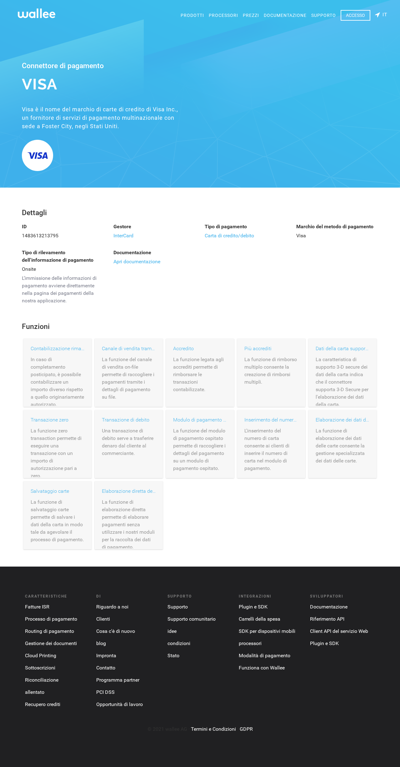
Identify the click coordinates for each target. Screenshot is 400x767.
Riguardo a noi (112, 607)
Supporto (323, 15)
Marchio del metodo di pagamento (334, 227)
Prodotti (192, 15)
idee (172, 631)
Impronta (106, 656)
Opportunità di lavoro (119, 704)
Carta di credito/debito (229, 236)
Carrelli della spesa (259, 619)
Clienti (103, 619)
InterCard (123, 236)
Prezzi (251, 15)
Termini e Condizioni (213, 729)
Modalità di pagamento (264, 656)
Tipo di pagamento (226, 227)
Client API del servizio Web (339, 631)
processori (223, 15)
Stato (173, 656)
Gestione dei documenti (51, 643)
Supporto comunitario (192, 619)
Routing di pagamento (49, 631)
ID (24, 227)
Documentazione (285, 15)
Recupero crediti (42, 704)
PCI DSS (105, 692)
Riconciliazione (41, 680)
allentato (34, 692)
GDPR (246, 729)
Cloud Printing (40, 656)
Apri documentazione (136, 262)
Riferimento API (327, 619)
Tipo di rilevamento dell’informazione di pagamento (57, 256)
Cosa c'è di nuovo (115, 631)
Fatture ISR (37, 607)
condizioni (179, 643)
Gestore (122, 227)
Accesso (355, 15)
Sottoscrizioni (40, 668)
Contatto (105, 668)
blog (101, 643)
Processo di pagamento (51, 619)
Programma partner (117, 680)
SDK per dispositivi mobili (267, 631)
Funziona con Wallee (262, 668)
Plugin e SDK (253, 607)
